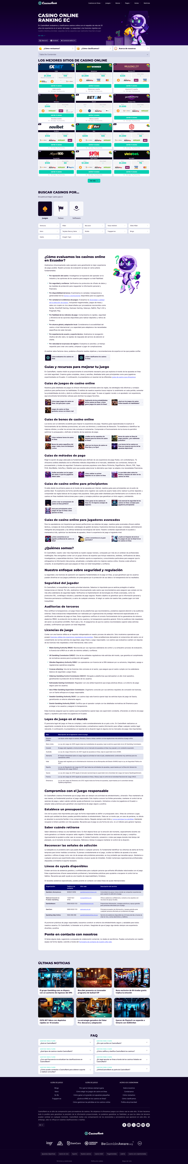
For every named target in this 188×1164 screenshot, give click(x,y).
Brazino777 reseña (131, 89)
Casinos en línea (94, 3)
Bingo (56, 1088)
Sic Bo (56, 1095)
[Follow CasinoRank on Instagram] (129, 1125)
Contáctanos (129, 1091)
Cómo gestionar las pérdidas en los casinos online (91, 1102)
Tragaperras (56, 1099)
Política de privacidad (129, 1102)
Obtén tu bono (56, 86)
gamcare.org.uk (85, 909)
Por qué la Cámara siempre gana (91, 1088)
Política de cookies (97, 1161)
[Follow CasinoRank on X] (134, 1125)
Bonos (118, 3)
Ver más (93, 181)
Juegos (108, 3)
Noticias (147, 3)
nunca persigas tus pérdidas (123, 819)
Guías (137, 3)
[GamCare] (74, 1143)
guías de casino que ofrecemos (123, 377)
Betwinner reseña (94, 89)
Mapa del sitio (127, 1161)
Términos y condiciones (64, 1161)
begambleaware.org (86, 903)
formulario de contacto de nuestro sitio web (95, 942)
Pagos (127, 3)
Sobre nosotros (129, 1088)
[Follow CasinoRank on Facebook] (124, 1125)
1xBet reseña (56, 89)
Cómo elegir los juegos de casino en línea (91, 1091)
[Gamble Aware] (117, 1143)
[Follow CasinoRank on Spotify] (143, 1125)
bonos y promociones (72, 296)
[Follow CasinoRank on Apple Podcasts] (148, 1125)
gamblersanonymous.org (88, 892)
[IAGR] (49, 1143)
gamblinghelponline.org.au (89, 915)
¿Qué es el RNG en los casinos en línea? (91, 1099)
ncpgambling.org (85, 898)
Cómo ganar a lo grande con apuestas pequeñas (92, 1095)
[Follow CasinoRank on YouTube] (138, 1125)
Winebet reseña (56, 118)
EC (40, 1125)
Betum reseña (94, 118)
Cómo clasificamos (129, 1099)
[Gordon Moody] (91, 1143)
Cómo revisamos (129, 1095)
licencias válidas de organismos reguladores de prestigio (71, 637)
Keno (57, 1091)
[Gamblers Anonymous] (60, 1143)
